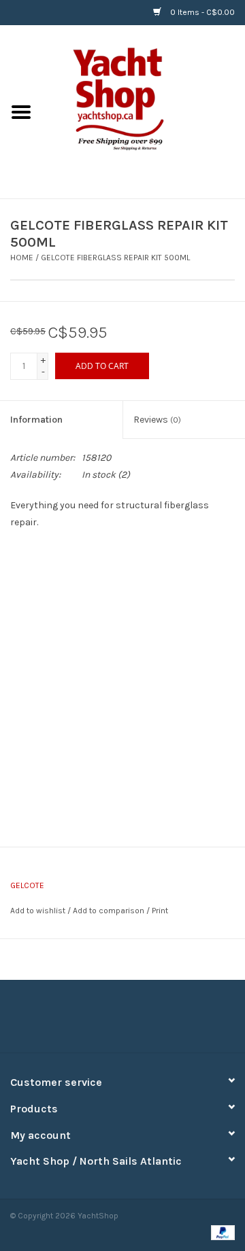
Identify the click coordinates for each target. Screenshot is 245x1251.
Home (21, 257)
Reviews (157, 419)
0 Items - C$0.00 (201, 12)
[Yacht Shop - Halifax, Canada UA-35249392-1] (143, 111)
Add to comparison (109, 910)
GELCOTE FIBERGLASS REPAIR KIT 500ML (115, 257)
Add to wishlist (37, 910)
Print (160, 910)
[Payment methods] (220, 1232)
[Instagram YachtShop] (146, 1021)
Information (36, 419)
